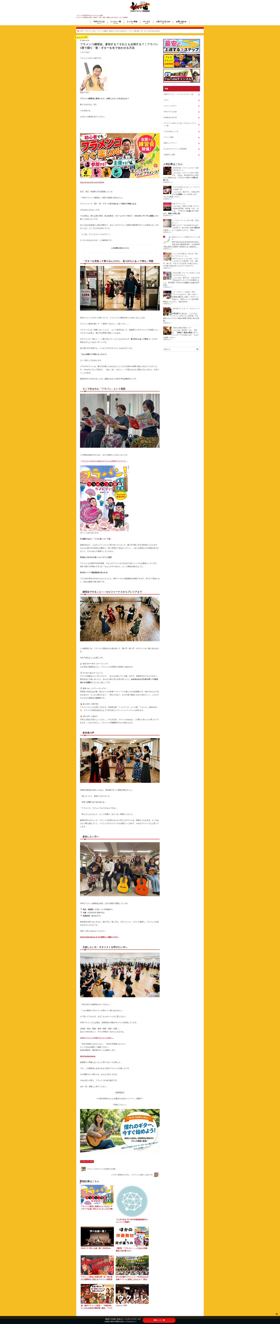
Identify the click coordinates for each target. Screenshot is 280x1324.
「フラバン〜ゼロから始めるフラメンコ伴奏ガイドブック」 (103, 461)
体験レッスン (158, 1320)
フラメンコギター (170, 106)
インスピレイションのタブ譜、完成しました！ (186, 221)
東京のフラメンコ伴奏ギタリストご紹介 (186, 238)
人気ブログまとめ (163, 22)
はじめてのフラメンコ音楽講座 (175, 149)
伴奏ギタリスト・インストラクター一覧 (178, 94)
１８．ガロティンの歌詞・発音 (183, 292)
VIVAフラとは (99, 22)
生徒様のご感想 (169, 154)
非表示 (126, 248)
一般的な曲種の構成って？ (182, 328)
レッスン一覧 (115, 22)
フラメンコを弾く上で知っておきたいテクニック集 (180, 124)
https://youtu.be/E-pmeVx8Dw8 (92, 182)
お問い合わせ (181, 22)
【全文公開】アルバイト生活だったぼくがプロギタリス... (186, 274)
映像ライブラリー (170, 143)
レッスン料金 (132, 22)
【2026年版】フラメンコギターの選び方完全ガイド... (185, 169)
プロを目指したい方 (171, 131)
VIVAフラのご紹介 (87, 1161)
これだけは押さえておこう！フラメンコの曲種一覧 (186, 188)
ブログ (166, 100)
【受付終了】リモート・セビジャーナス (186, 310)
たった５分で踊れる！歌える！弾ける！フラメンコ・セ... (185, 255)
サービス (146, 22)
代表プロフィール (178, 204)
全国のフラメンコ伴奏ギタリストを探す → (97, 1038)
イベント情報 (168, 137)
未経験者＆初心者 (170, 117)
